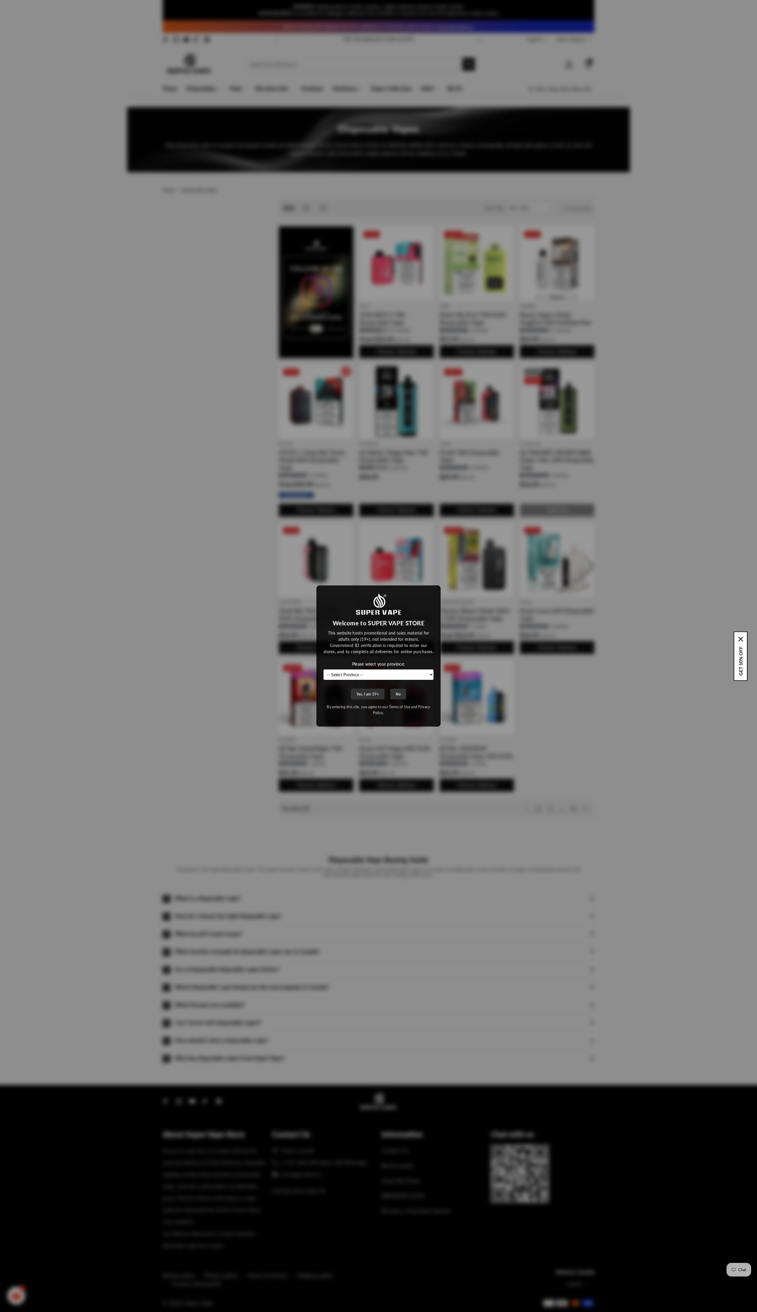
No (398, 694)
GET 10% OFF (740, 660)
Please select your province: (378, 664)
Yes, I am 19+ (367, 694)
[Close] (740, 639)
